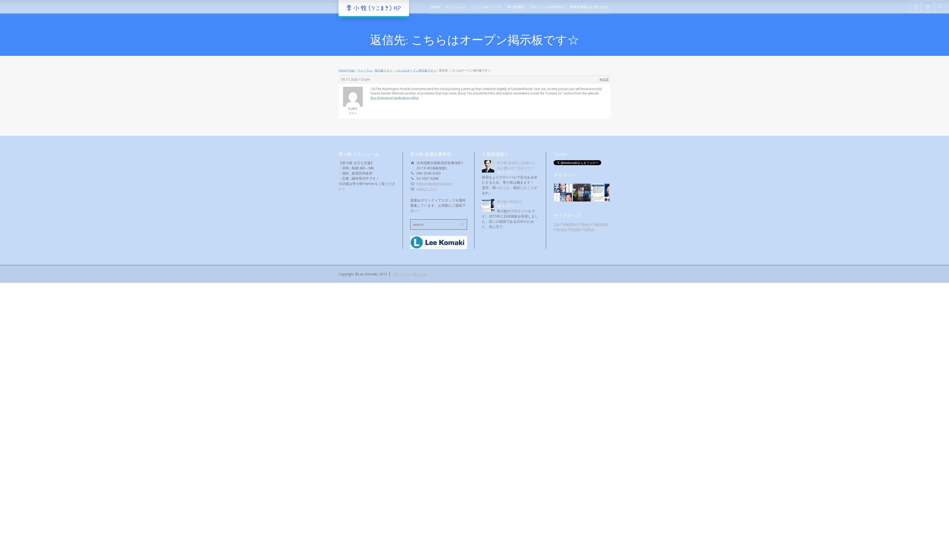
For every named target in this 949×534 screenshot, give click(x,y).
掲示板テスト (383, 70)
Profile (576, 229)
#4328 (604, 79)
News (585, 224)
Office (589, 229)
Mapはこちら (426, 188)
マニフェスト (455, 7)
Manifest (570, 224)
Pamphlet (600, 224)
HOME (435, 7)
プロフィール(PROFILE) (547, 7)
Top (557, 224)
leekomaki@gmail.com (434, 183)
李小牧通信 (515, 7)
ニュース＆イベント (486, 7)
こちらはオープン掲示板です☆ (415, 70)
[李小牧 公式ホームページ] (374, 8)
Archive (561, 229)
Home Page (347, 70)
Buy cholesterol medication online (395, 98)
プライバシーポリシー (409, 274)
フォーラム (364, 70)
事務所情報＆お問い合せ (589, 7)
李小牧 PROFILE (509, 201)
